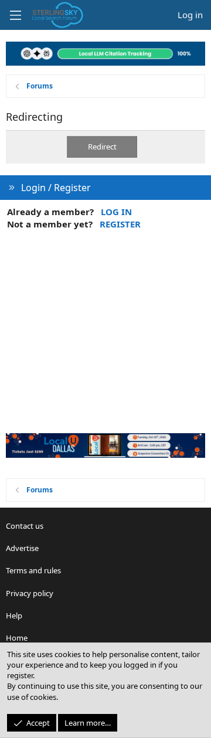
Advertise (22, 548)
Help (14, 615)
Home (17, 637)
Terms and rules (33, 570)
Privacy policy (29, 593)
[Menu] (15, 15)
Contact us (24, 526)
